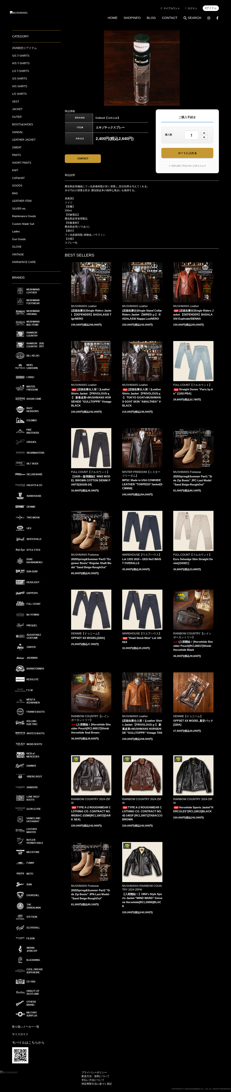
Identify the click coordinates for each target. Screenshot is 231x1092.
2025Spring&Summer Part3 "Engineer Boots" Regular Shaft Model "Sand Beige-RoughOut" (91, 563)
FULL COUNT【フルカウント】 (192, 384)
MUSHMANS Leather (84, 306)
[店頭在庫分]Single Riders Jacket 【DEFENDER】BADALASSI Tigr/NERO (91, 314)
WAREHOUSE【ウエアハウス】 (142, 554)
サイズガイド (20, 1034)
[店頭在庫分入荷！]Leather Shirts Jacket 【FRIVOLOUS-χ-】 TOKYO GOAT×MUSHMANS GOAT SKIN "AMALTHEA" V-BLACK (141, 397)
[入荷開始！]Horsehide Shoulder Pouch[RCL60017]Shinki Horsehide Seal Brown (91, 728)
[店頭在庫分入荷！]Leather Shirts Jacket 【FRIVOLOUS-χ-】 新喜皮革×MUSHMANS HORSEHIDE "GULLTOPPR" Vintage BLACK (91, 397)
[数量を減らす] (204, 137)
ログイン (192, 8)
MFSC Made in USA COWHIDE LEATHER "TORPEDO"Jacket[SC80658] (142, 484)
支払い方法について (93, 1080)
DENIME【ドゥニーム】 (86, 633)
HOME (112, 18)
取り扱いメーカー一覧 (25, 1026)
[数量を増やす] (204, 133)
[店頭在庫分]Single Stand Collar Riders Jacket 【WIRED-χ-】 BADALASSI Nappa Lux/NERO (142, 314)
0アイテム (211, 8)
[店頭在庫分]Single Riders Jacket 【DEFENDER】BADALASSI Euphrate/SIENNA (193, 314)
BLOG (151, 18)
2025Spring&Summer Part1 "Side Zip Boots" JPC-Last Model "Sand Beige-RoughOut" (192, 480)
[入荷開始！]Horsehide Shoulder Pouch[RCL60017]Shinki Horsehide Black (193, 645)
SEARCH (194, 18)
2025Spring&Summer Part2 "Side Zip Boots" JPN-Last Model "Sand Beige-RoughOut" (90, 894)
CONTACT (169, 18)
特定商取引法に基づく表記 (97, 1083)
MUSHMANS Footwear (187, 471)
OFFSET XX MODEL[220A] (88, 637)
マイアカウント (172, 8)
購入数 (168, 134)
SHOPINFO (132, 18)
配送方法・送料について (95, 1076)
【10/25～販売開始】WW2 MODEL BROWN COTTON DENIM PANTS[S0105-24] (90, 480)
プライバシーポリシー (94, 1072)
